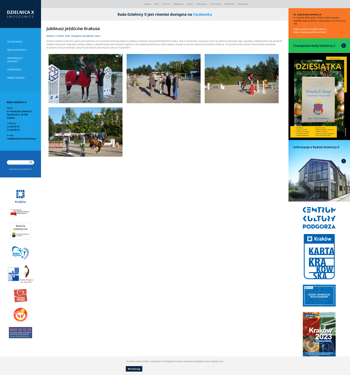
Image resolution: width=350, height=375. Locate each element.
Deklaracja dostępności (20, 169)
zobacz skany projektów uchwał (309, 32)
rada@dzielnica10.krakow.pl (21, 138)
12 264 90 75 (13, 129)
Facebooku (202, 14)
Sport (97, 36)
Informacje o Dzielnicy (15, 60)
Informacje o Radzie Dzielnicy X (316, 147)
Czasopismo (14, 69)
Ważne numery (16, 77)
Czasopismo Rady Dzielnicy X (314, 46)
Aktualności (14, 41)
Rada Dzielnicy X (17, 49)
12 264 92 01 (13, 126)
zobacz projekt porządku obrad (309, 29)
